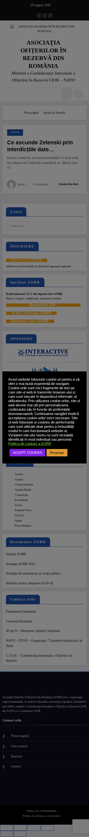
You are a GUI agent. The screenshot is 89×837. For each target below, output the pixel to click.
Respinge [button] (57, 452)
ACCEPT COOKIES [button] (27, 452)
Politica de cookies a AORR (29, 444)
